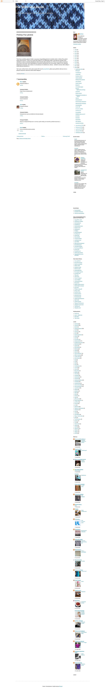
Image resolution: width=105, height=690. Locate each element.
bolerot (75, 327)
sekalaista (76, 409)
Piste (76, 505)
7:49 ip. (21, 115)
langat (75, 350)
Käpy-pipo (76, 275)
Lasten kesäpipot (78, 278)
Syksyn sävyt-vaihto (78, 416)
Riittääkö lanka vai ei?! (80, 114)
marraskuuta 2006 (80, 125)
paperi (75, 392)
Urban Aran (76, 423)
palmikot (76, 391)
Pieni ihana (77, 600)
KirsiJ (21, 127)
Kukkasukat (76, 235)
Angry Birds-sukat (78, 219)
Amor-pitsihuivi (77, 261)
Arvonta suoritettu (79, 108)
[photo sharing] (24, 56)
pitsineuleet (76, 398)
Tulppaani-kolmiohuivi (79, 303)
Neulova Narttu (78, 504)
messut (75, 369)
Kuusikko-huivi (77, 273)
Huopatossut (77, 224)
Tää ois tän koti (78, 560)
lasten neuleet (77, 355)
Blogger (60, 686)
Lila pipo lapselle (78, 238)
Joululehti (78, 91)
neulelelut (76, 378)
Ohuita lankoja (79, 93)
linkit (75, 362)
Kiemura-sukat (77, 268)
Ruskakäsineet (77, 251)
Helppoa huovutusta (83, 158)
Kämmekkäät (77, 237)
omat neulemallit (77, 384)
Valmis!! (77, 98)
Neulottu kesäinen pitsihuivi (83, 613)
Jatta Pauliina (78, 580)
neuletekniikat (77, 383)
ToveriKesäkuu (77, 419)
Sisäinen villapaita (79, 620)
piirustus (76, 395)
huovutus (76, 331)
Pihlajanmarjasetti (78, 289)
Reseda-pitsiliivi (77, 293)
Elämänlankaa (78, 549)
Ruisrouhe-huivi (77, 295)
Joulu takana (78, 81)
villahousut (76, 428)
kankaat (76, 336)
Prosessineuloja (78, 662)
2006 (76, 67)
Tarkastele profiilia (77, 44)
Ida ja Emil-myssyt (78, 262)
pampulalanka (46, 69)
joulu (75, 333)
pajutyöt (76, 389)
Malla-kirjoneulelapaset (79, 243)
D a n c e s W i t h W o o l (80, 439)
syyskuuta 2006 (79, 129)
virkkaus (76, 430)
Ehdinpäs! (78, 70)
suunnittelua (77, 414)
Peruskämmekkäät (78, 246)
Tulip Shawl (76, 318)
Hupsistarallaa (78, 449)
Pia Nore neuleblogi (30, 7)
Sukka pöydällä (79, 78)
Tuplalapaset (77, 306)
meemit (75, 367)
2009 (76, 62)
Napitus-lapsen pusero (79, 284)
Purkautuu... (77, 519)
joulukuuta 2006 (79, 69)
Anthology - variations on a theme (83, 441)
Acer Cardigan (84, 642)
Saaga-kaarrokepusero (79, 298)
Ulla (75, 422)
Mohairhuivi (76, 282)
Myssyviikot (76, 370)
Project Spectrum (78, 400)
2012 (76, 60)
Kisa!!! (75, 139)
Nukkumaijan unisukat (79, 286)
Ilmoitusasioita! (77, 470)
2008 (76, 64)
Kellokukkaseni (79, 99)
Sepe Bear (76, 316)
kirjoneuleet (76, 344)
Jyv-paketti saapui (79, 86)
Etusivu (43, 136)
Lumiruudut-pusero (78, 281)
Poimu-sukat (77, 290)
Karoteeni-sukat (77, 267)
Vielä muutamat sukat (83, 521)
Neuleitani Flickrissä (78, 211)
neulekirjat (76, 375)
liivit (75, 361)
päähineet (76, 406)
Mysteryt (76, 372)
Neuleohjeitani (77, 210)
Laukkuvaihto (77, 356)
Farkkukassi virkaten (78, 221)
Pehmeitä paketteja (79, 494)
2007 (76, 65)
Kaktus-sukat (77, 265)
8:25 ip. (21, 123)
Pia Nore (81, 34)
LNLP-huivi (76, 276)
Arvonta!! (76, 148)
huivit (75, 330)
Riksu (21, 81)
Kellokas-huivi (77, 227)
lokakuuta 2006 (79, 127)
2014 (76, 56)
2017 (76, 51)
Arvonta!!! (77, 116)
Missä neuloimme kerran (80, 459)
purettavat (76, 401)
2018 (76, 49)
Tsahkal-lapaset (77, 301)
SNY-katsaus (78, 121)
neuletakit (76, 381)
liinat (75, 359)
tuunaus (76, 420)
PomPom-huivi (77, 292)
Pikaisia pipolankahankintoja (80, 89)
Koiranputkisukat (77, 270)
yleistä (75, 433)
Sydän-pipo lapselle (78, 252)
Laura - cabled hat (78, 315)
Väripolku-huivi (77, 307)
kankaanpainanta (78, 334)
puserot (76, 403)
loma (75, 364)
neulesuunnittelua (78, 380)
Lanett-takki (78, 74)
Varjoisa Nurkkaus (79, 570)
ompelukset (76, 387)
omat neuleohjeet (78, 386)
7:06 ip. (21, 108)
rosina (82, 581)
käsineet (76, 348)
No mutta (83, 561)
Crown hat (76, 313)
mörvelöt (76, 373)
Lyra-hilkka (76, 241)
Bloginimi (77, 85)
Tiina (21, 104)
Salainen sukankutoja (78, 408)
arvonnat (76, 323)
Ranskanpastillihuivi (78, 248)
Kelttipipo (76, 230)
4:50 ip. (21, 92)
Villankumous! (78, 590)
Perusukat (76, 287)
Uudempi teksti (20, 136)
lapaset (75, 352)
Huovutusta (78, 119)
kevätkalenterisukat (78, 342)
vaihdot (75, 425)
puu (75, 405)
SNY (75, 411)
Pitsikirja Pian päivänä (80, 79)
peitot (75, 394)
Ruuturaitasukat (77, 296)
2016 (76, 53)
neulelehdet (76, 377)
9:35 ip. (21, 131)
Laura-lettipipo (77, 279)
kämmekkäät (77, 347)
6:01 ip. (21, 100)
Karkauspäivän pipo (78, 226)
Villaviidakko (77, 529)
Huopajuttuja (78, 112)
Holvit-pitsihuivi (77, 223)
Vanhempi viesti (66, 136)
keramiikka (76, 339)
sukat (75, 412)
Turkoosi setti (83, 571)
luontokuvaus (77, 366)
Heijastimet (83, 591)
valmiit (75, 427)
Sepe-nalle (76, 300)
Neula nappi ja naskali (79, 484)
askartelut (76, 325)
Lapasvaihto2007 (78, 353)
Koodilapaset (77, 233)
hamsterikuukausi (78, 328)
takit (75, 417)
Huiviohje (78, 117)
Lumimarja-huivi (77, 240)
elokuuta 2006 (79, 130)
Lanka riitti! (78, 107)
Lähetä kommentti (22, 133)
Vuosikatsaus (78, 72)
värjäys (75, 431)
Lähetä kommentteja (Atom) (25, 138)
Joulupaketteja (79, 105)
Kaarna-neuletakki (78, 264)
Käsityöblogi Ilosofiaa (79, 610)
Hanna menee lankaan (80, 631)
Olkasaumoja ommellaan (81, 103)
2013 (76, 58)
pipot (75, 397)
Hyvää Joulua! (79, 83)
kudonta (76, 345)
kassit (75, 337)
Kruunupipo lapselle (78, 271)
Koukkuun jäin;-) (79, 76)
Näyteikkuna (83, 475)
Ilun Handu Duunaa (79, 469)
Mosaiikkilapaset (77, 244)
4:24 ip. (21, 85)
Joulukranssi (78, 110)
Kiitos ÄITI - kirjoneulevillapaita (84, 541)
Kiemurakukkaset (78, 232)
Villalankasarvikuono (79, 641)
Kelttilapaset (77, 229)
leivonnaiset (76, 358)
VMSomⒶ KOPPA (79, 539)
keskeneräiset (77, 341)
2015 (76, 55)
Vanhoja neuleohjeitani (79, 213)
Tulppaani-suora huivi (79, 304)
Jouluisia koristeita (79, 123)
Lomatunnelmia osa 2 (84, 171)
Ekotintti (76, 474)
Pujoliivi (76, 509)
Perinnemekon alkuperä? (81, 101)
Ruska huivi (76, 249)
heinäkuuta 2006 (79, 132)
